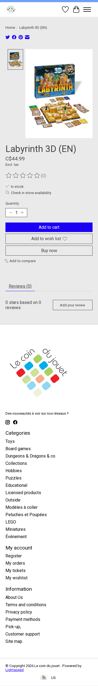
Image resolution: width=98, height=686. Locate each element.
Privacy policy (18, 612)
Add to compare (23, 261)
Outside (12, 500)
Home (10, 28)
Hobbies (13, 470)
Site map (13, 641)
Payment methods (22, 619)
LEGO (10, 522)
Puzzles (13, 478)
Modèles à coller (21, 507)
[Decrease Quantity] (10, 212)
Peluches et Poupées (26, 514)
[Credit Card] (43, 677)
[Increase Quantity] (22, 212)
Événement (16, 536)
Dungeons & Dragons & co (30, 456)
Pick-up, (13, 626)
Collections (16, 463)
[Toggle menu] (87, 9)
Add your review (72, 305)
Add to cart (49, 227)
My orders (15, 563)
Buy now (49, 250)
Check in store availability (31, 193)
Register (13, 555)
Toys (10, 441)
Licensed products (23, 492)
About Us (14, 597)
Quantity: (12, 203)
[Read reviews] (23, 175)
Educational (16, 485)
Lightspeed (14, 670)
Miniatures (15, 529)
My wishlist (16, 577)
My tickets (15, 570)
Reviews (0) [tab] (20, 286)
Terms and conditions (25, 604)
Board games (18, 448)
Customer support (22, 634)
